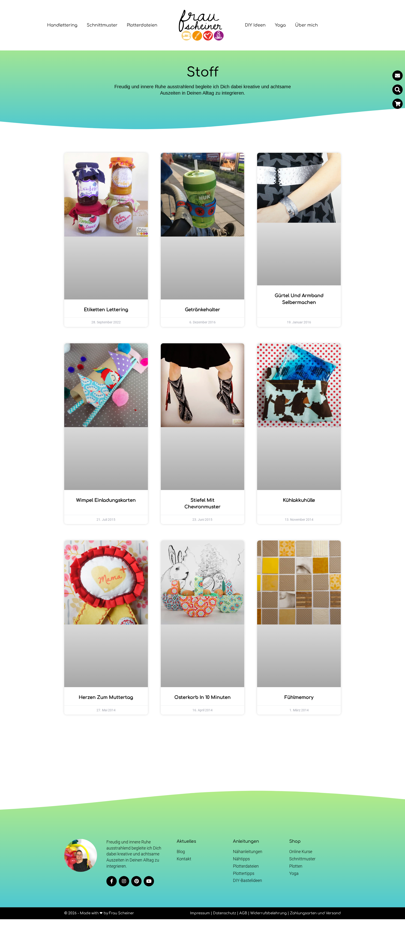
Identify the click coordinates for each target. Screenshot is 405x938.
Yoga (280, 25)
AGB (243, 913)
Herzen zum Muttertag (106, 697)
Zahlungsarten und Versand (315, 913)
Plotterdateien (142, 25)
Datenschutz (224, 913)
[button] (397, 89)
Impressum (200, 913)
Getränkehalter (202, 309)
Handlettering (62, 25)
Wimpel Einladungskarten (106, 500)
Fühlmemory (299, 697)
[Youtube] (149, 881)
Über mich (306, 25)
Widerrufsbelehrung (268, 913)
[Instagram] (124, 881)
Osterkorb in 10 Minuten (202, 697)
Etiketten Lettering (106, 309)
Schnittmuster (102, 25)
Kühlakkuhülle (299, 500)
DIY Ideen (255, 25)
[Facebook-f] (111, 881)
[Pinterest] (136, 881)
